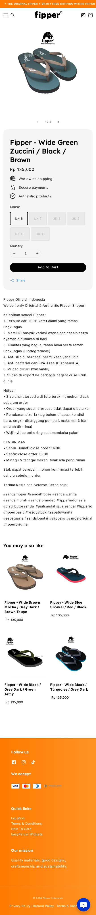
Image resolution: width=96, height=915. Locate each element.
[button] (5, 15)
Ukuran (15, 207)
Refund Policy (43, 906)
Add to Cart (48, 267)
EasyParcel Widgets (27, 834)
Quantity (16, 246)
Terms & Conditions (26, 823)
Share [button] (20, 280)
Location (18, 818)
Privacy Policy (20, 906)
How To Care (21, 829)
